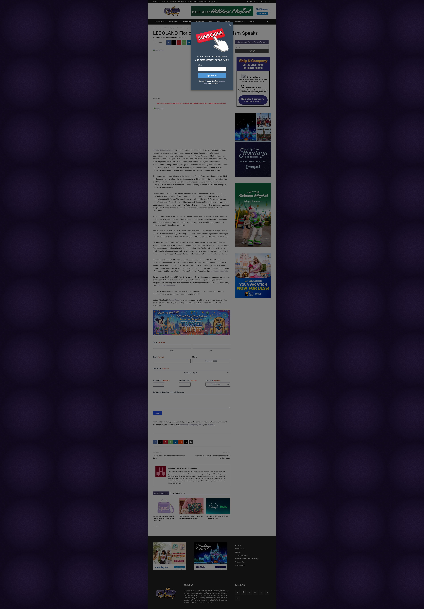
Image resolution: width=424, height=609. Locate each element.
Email (200, 65)
